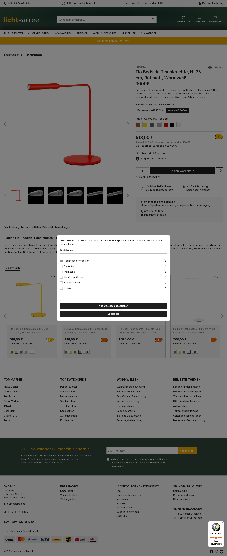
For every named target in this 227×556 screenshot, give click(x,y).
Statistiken (69, 266)
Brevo (67, 288)
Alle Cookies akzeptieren (113, 305)
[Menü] (222, 523)
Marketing (69, 271)
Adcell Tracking (72, 282)
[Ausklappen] (165, 260)
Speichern (113, 313)
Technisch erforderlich (76, 260)
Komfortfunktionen (74, 277)
